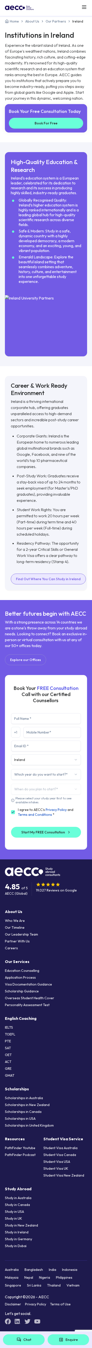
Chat (27, 1339)
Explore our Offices (25, 660)
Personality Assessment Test (27, 1005)
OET (8, 1055)
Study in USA (14, 1211)
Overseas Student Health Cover (29, 998)
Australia (12, 1269)
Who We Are (15, 920)
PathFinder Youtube (20, 1148)
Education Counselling (22, 970)
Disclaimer (13, 1304)
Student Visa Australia (60, 1148)
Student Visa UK (55, 1168)
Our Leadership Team (21, 934)
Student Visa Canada (59, 1155)
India (52, 1269)
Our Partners (56, 21)
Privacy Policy (56, 809)
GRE (8, 1068)
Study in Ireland (16, 1232)
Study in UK (13, 1218)
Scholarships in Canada (23, 1111)
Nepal (28, 1277)
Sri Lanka (34, 1285)
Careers (11, 948)
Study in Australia (18, 1198)
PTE (8, 1041)
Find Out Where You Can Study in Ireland (48, 579)
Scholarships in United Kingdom (29, 1125)
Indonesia (69, 1269)
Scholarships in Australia (24, 1098)
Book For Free (46, 123)
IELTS (9, 1027)
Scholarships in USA (20, 1118)
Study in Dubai (15, 1246)
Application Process (20, 977)
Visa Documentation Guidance (28, 984)
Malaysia (11, 1277)
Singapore (13, 1285)
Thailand (54, 1285)
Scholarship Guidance (22, 991)
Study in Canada (17, 1205)
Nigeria (44, 1277)
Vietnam (72, 1285)
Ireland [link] (77, 21)
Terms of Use (60, 1304)
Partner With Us (17, 941)
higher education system (54, 205)
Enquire (72, 1339)
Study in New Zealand (21, 1225)
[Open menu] (84, 7)
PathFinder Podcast (20, 1155)
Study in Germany (18, 1239)
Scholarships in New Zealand (27, 1105)
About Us (32, 21)
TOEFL (10, 1034)
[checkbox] (13, 812)
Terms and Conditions (35, 814)
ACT (8, 1061)
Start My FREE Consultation (43, 832)
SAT (8, 1048)
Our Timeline (15, 927)
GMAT (9, 1075)
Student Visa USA (56, 1161)
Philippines (64, 1277)
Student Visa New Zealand (63, 1175)
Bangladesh (34, 1269)
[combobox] (46, 759)
